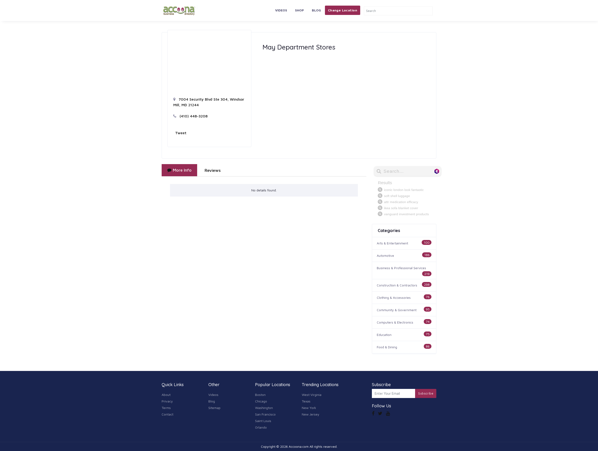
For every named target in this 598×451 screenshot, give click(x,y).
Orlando (261, 427)
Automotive (385, 255)
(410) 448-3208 (193, 116)
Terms (166, 408)
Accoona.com (299, 446)
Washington (264, 408)
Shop (299, 10)
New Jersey (310, 414)
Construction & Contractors (397, 285)
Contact (167, 414)
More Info (182, 170)
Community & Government (396, 310)
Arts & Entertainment (392, 243)
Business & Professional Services (401, 268)
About (166, 395)
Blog (316, 10)
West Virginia (311, 395)
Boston (260, 395)
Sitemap (214, 408)
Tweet (180, 133)
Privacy (167, 401)
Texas (306, 401)
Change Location (342, 10)
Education (384, 335)
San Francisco (265, 414)
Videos (281, 10)
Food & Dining (387, 347)
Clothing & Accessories (394, 297)
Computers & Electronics (395, 322)
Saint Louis (263, 421)
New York (309, 408)
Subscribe (425, 393)
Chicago (261, 401)
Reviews (213, 170)
